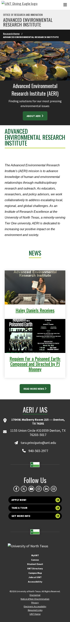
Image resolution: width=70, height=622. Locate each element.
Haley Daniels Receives (35, 310)
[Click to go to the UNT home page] (20, 5)
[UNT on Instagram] (39, 489)
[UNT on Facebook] (16, 489)
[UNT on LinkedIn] (46, 489)
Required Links (35, 610)
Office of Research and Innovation (23, 15)
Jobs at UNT (35, 577)
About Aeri (34, 116)
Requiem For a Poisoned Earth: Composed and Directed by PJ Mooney (35, 363)
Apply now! (18, 500)
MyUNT (35, 555)
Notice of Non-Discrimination (35, 598)
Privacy (35, 602)
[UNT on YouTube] (31, 489)
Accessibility (35, 581)
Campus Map (35, 572)
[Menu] (65, 5)
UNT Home (35, 614)
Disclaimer (35, 595)
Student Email (35, 564)
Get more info (20, 516)
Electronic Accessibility (35, 606)
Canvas (35, 559)
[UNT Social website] (54, 489)
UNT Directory (35, 568)
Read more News (34, 388)
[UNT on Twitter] (24, 489)
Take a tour (19, 508)
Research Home (11, 33)
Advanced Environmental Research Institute (27, 22)
